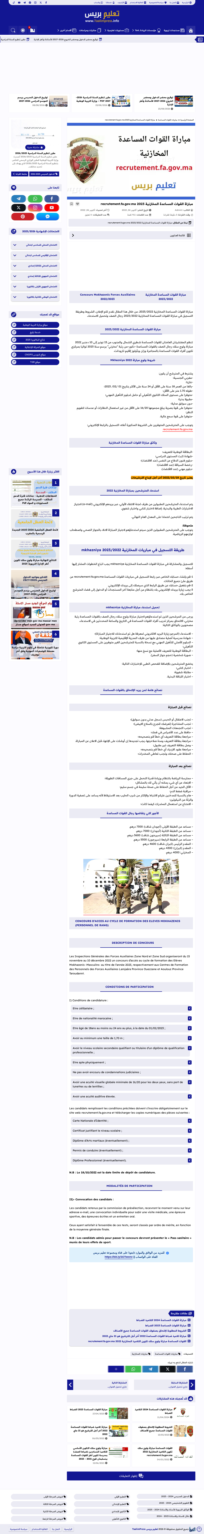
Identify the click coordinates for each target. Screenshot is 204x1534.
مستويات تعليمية (115, 30)
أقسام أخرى (65, 30)
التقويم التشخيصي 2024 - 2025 (174, 1503)
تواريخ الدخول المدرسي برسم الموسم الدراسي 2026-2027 (33, 99)
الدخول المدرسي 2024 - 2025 (175, 1496)
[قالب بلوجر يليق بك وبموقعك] (192, 1529)
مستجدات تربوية (172, 30)
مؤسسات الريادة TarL (145, 30)
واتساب (97, 2)
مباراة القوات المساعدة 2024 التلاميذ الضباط (161, 1320)
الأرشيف (121, 2)
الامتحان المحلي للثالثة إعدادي (42, 265)
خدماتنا (109, 2)
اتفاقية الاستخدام (136, 2)
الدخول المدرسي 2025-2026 (43, 174)
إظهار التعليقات (128, 1476)
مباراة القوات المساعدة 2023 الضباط (165, 1325)
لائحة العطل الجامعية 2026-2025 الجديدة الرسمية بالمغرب (35, 531)
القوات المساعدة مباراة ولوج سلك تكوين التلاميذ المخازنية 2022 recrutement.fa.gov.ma (137, 1341)
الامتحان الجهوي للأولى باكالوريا (42, 286)
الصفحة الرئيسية (187, 120)
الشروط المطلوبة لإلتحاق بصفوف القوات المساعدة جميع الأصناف (149, 1330)
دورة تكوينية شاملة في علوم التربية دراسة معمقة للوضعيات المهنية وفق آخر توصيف (35, 651)
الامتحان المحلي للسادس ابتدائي (41, 245)
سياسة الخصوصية (156, 2)
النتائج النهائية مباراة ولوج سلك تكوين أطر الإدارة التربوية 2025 (35, 562)
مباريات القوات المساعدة (167, 120)
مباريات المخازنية (140, 1354)
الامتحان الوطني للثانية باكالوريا (42, 297)
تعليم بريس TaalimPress (145, 1529)
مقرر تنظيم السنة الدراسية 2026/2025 (35, 153)
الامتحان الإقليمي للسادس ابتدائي (41, 255)
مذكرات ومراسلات (87, 30)
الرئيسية (185, 2)
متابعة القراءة (21, 174)
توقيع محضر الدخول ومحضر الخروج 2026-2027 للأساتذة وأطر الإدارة (104, 39)
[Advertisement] (102, 68)
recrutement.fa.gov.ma (178, 429)
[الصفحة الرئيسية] (190, 30)
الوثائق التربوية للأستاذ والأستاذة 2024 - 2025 (168, 1509)
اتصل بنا (173, 2)
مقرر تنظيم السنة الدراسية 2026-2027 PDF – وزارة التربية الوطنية (32, 39)
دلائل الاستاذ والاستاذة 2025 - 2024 (173, 1516)
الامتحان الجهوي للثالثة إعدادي (42, 276)
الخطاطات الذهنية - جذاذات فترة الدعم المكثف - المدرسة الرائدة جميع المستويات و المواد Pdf (35, 499)
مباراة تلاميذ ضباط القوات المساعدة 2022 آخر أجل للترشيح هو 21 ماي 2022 (144, 1336)
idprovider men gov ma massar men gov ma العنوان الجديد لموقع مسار (35, 622)
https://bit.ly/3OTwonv (119, 1256)
